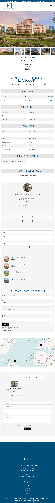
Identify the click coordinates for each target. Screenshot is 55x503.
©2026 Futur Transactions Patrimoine (16, 498)
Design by (39, 500)
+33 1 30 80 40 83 (28, 204)
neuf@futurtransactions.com (28, 206)
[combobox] (27, 229)
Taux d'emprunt (6, 317)
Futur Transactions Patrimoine (27, 194)
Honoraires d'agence (43, 498)
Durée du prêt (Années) (8, 310)
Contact (42, 83)
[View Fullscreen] (2, 345)
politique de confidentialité (24, 426)
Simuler (6, 324)
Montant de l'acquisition (8, 295)
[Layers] (52, 340)
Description (14, 83)
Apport (4, 302)
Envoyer (27, 429)
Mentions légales (32, 498)
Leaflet (53, 365)
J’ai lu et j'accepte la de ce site (22, 426)
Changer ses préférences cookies (22, 500)
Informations (29, 83)
